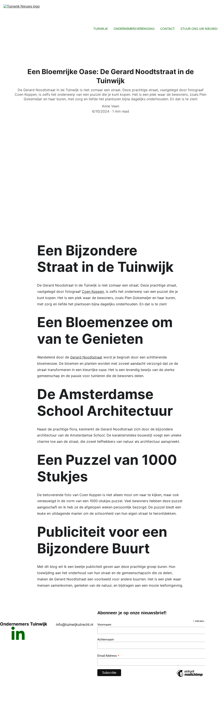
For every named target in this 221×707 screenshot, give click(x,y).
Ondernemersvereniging (134, 28)
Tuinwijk (100, 28)
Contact (167, 28)
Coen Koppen (93, 291)
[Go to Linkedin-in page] (18, 633)
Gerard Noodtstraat (86, 357)
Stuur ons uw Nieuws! (199, 28)
